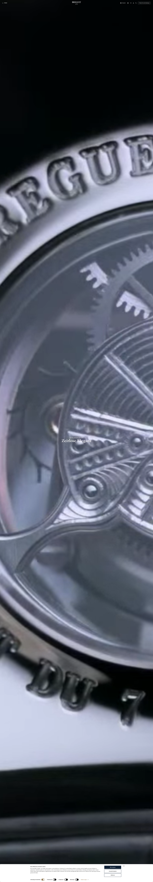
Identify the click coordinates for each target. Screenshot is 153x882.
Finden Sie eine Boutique (144, 3)
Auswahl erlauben (113, 871)
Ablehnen (113, 875)
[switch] (54, 880)
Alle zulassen (113, 867)
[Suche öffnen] (136, 3)
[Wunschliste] (130, 3)
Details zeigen (84, 879)
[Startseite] (76, 3)
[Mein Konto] (133, 3)
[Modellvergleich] (128, 3)
